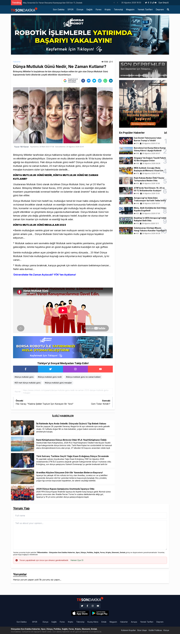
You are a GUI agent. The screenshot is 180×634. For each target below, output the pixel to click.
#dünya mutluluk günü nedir (50, 377)
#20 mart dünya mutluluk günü (28, 383)
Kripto (108, 9)
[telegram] (100, 81)
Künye (166, 630)
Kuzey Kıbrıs (92, 622)
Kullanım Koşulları (128, 630)
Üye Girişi (163, 2)
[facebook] (83, 81)
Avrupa (134, 622)
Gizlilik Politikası (155, 630)
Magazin (130, 9)
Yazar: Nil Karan (21, 147)
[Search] (168, 9)
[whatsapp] (105, 81)
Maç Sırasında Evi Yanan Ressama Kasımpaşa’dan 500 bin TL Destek (52, 3)
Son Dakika (58, 9)
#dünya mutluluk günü (24, 377)
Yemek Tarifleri (145, 9)
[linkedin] (111, 81)
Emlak (103, 622)
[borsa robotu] (90, 34)
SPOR (70, 9)
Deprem (160, 9)
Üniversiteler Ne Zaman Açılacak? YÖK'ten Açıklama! (44, 274)
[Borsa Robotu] (63, 347)
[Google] (80, 613)
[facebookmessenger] (89, 81)
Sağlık (89, 9)
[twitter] (94, 81)
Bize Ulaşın (142, 630)
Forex (98, 9)
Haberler (17, 62)
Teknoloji (118, 9)
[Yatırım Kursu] (143, 103)
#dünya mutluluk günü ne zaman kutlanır (83, 377)
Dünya (80, 9)
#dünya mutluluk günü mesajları (58, 383)
